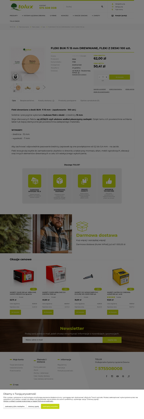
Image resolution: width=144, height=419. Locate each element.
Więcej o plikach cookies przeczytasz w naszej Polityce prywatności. (28, 401)
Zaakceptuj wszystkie (50, 406)
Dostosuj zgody (33, 406)
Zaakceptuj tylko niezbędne (14, 406)
